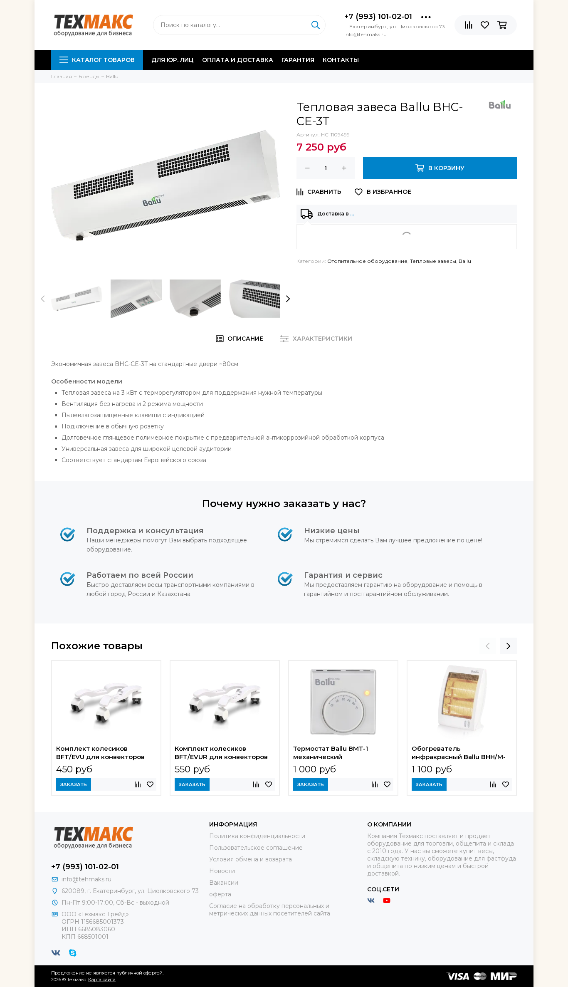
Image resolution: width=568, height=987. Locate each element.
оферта (220, 894)
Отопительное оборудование (367, 261)
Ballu (465, 261)
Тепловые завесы (433, 261)
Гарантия (298, 60)
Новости (222, 871)
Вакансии (223, 882)
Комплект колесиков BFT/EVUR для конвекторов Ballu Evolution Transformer (221, 754)
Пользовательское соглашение (256, 847)
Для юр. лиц (172, 60)
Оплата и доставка (237, 60)
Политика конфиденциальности (257, 836)
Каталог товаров (103, 60)
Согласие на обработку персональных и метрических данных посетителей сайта (269, 909)
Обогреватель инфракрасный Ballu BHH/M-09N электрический (459, 754)
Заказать (73, 784)
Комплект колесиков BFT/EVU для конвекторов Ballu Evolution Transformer (101, 754)
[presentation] (43, 298)
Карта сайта (102, 979)
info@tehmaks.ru (86, 879)
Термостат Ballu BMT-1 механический (330, 753)
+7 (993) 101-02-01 (378, 16)
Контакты (341, 60)
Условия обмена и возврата (250, 859)
